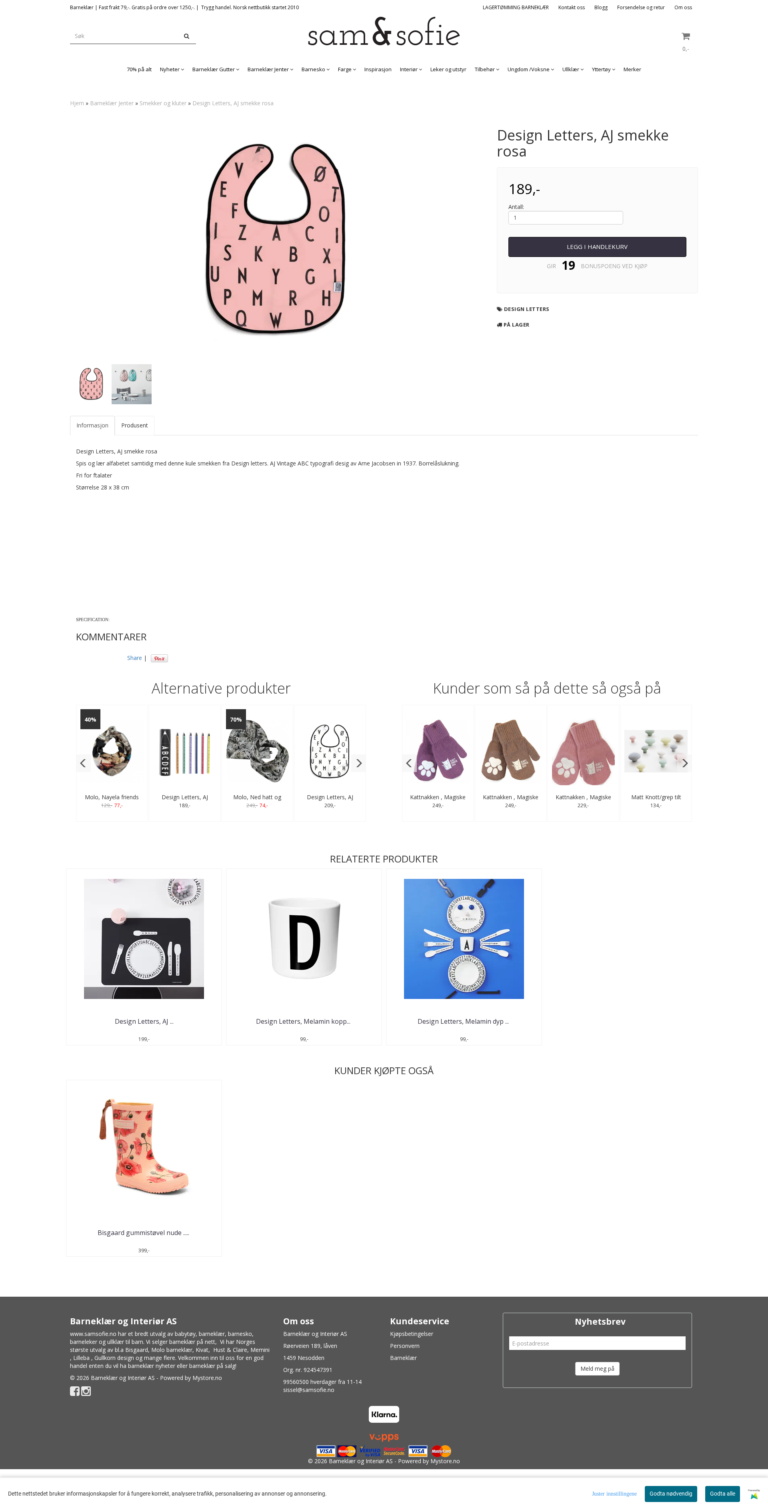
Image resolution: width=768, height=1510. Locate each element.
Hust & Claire (230, 1350)
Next (495, 241)
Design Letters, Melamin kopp (304, 1021)
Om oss (683, 7)
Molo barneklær (171, 1350)
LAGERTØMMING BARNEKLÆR (516, 7)
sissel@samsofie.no (308, 1390)
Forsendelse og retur (641, 7)
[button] (83, 763)
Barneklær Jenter (112, 103)
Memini (260, 1350)
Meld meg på (597, 1368)
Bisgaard (136, 1350)
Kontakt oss (571, 7)
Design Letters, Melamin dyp (464, 1021)
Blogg (601, 7)
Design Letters (527, 309)
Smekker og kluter (163, 103)
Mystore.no (207, 1378)
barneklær (212, 1334)
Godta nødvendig (671, 1493)
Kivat (202, 1350)
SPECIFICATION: (93, 619)
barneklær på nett (192, 1342)
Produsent (134, 425)
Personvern (405, 1346)
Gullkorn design (114, 1358)
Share (134, 658)
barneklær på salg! (212, 1366)
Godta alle (722, 1493)
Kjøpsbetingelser (411, 1334)
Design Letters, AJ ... (144, 1021)
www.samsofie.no (93, 1334)
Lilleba (81, 1358)
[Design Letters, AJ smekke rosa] (277, 241)
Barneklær (403, 1358)
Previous (60, 241)
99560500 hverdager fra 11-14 (322, 1382)
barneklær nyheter (151, 1366)
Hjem (77, 103)
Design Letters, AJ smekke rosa (233, 103)
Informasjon (92, 425)
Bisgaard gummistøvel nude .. (144, 1232)
